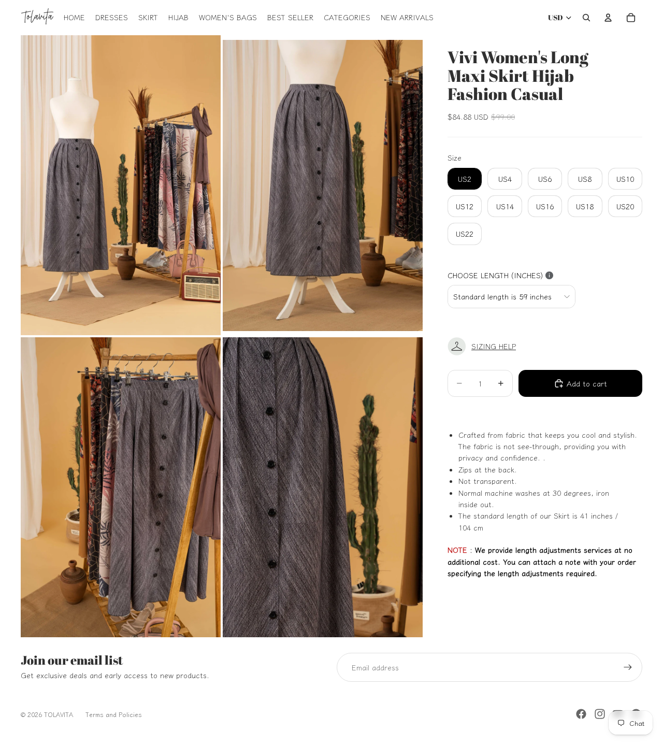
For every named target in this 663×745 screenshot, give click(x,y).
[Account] (608, 17)
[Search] (586, 17)
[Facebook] (581, 714)
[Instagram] (600, 714)
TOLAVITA (58, 714)
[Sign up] (628, 667)
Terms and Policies (113, 714)
